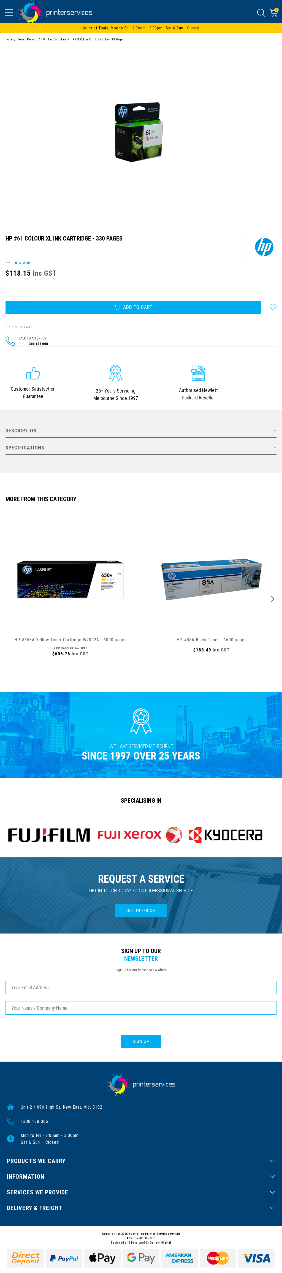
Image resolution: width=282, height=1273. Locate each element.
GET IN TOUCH (141, 910)
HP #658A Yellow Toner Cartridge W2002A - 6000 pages (70, 639)
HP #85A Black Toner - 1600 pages (212, 639)
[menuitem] (15, 262)
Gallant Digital (160, 1242)
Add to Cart (137, 307)
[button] (273, 307)
